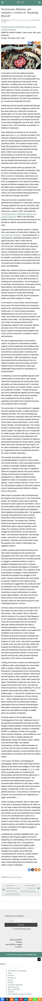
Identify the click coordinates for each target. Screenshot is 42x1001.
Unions (10, 980)
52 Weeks (32, 769)
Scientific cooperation (15, 985)
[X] (32, 42)
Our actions (12, 978)
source (4, 22)
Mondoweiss (35, 20)
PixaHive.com (31, 954)
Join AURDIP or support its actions (20, 994)
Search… (3, 964)
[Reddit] (35, 42)
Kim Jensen (26, 20)
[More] (39, 42)
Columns (11, 975)
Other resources (15, 877)
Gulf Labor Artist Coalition (11, 235)
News (10, 973)
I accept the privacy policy (22, 929)
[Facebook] (29, 42)
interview (16, 135)
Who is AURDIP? (16, 940)
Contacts (19, 942)
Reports (10, 982)
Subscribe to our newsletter (17, 971)
